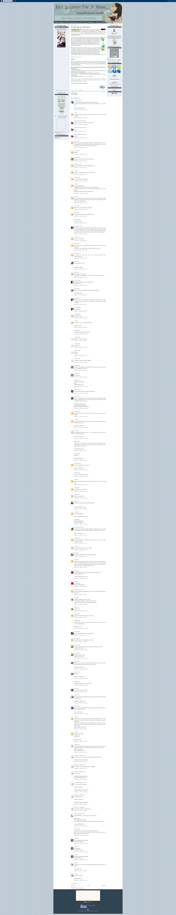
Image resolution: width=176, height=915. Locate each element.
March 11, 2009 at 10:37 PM (80, 476)
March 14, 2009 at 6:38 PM (80, 578)
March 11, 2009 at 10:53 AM (81, 386)
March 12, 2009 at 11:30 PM (80, 524)
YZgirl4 (75, 261)
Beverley (75, 243)
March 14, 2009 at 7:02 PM (80, 594)
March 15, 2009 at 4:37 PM (80, 635)
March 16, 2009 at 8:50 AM (80, 702)
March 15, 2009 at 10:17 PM (80, 649)
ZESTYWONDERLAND (78, 813)
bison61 (75, 430)
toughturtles (76, 314)
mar (74, 112)
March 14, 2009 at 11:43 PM (80, 628)
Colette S (75, 141)
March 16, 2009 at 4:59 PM (80, 741)
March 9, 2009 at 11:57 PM (80, 117)
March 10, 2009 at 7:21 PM (80, 304)
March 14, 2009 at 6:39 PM (80, 586)
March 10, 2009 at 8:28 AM (80, 180)
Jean (75, 184)
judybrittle (76, 365)
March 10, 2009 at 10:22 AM (81, 202)
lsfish (75, 170)
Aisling (75, 597)
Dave (75, 559)
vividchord (76, 613)
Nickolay (75, 501)
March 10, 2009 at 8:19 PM (80, 317)
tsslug (75, 732)
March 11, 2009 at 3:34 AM (80, 370)
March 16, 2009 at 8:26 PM (80, 761)
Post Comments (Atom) (80, 887)
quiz (66, 90)
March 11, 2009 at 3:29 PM (80, 450)
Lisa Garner (76, 644)
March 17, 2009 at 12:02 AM (81, 843)
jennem (75, 716)
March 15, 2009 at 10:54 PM (80, 668)
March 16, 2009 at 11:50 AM (81, 713)
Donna (75, 838)
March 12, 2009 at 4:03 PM (80, 497)
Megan (75, 479)
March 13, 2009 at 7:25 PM (80, 534)
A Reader (75, 744)
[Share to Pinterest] (76, 94)
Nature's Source (91, 47)
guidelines (109, 38)
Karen (75, 320)
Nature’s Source (103, 34)
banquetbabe (76, 157)
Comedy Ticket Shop (61, 97)
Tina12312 (76, 411)
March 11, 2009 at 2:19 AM (80, 362)
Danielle (75, 396)
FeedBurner (117, 84)
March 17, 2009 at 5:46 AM (80, 870)
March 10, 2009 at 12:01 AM (81, 131)
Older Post (104, 885)
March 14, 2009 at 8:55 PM (80, 604)
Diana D (75, 695)
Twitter (78, 74)
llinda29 (75, 272)
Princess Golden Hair (78, 527)
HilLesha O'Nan (77, 100)
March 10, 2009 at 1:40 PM (80, 233)
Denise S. (75, 212)
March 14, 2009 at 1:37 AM (80, 543)
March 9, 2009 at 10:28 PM (80, 109)
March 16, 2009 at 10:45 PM (80, 825)
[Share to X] (74, 94)
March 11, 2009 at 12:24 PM (80, 427)
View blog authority (91, 907)
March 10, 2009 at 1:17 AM (80, 147)
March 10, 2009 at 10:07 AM (81, 193)
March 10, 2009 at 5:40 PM (80, 285)
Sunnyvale (76, 236)
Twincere (75, 288)
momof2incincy (77, 163)
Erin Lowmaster (77, 226)
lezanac (75, 688)
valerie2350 (76, 337)
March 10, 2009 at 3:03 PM (80, 240)
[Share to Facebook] (75, 94)
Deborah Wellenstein (77, 589)
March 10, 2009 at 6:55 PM (80, 294)
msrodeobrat (76, 538)
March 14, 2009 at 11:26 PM (80, 617)
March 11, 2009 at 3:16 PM (80, 438)
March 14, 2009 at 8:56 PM (80, 610)
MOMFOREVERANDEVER (79, 120)
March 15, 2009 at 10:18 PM (80, 658)
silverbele (76, 205)
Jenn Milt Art (76, 463)
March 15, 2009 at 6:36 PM (80, 641)
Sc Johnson (73, 92)
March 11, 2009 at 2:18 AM (80, 340)
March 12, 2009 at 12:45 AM (81, 484)
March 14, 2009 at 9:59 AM (80, 567)
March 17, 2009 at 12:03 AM (81, 851)
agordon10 (76, 177)
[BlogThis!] (73, 94)
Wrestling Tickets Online (61, 96)
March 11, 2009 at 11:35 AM (81, 393)
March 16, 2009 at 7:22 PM (80, 752)
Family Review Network (77, 56)
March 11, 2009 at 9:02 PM (80, 469)
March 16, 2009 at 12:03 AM (81, 685)
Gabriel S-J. (76, 631)
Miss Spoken (76, 280)
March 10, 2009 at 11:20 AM (81, 209)
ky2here (75, 552)
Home (88, 885)
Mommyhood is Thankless (78, 755)
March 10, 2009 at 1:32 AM (80, 160)
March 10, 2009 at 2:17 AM (80, 167)
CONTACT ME (62, 29)
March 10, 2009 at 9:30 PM (80, 333)
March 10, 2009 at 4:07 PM (80, 269)
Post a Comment (74, 883)
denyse (75, 196)
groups (63, 90)
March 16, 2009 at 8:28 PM (80, 804)
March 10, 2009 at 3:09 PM (80, 250)
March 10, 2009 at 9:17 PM (80, 327)
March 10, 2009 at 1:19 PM (80, 222)
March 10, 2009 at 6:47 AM (80, 174)
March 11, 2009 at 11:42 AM (81, 416)
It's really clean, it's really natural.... (81, 27)
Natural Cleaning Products (92, 91)
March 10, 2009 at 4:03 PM (80, 258)
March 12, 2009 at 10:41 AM (81, 491)
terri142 (75, 546)
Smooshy (75, 494)
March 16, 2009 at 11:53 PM (80, 835)
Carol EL (75, 253)
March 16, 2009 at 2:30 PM (80, 728)
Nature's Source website (92, 63)
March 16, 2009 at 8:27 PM (80, 768)
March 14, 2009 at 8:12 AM (80, 556)
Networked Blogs (85, 76)
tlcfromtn (75, 705)
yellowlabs (76, 638)
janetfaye (75, 661)
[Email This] (71, 94)
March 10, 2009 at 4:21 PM (80, 277)
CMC (75, 419)
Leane (75, 570)
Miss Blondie (76, 297)
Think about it (76, 389)
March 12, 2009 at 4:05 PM (80, 508)
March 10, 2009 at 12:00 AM (81, 124)
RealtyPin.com (96, 899)
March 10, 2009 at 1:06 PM (80, 216)
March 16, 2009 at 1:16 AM (80, 691)
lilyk (75, 862)
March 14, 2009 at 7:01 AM (80, 549)
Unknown (75, 487)
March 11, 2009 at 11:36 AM (81, 408)
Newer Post (73, 885)
